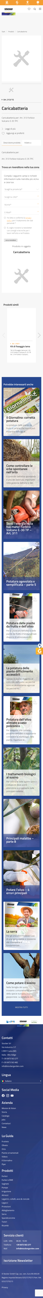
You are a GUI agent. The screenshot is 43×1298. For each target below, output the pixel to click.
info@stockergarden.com (13, 1066)
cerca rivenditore (11, 240)
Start (3, 31)
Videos (5, 1156)
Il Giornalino (7, 1160)
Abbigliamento (8, 1210)
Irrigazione (6, 1191)
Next (39, 335)
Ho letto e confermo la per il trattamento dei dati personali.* (20, 220)
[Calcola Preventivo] (7, 2)
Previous (3, 335)
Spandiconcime (8, 1218)
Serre (4, 1214)
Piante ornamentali (10, 1153)
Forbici (5, 1176)
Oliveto (5, 1145)
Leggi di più (10, 128)
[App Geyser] (17, 2)
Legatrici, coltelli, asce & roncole (15, 1199)
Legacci (5, 1203)
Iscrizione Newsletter (18, 1260)
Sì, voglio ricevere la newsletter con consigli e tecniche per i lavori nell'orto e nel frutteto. (19, 230)
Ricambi (5, 1225)
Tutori (4, 1222)
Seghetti (5, 1184)
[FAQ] (38, 2)
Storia (4, 1112)
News (4, 1127)
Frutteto (5, 1141)
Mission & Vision (9, 1108)
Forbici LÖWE (7, 1180)
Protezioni (6, 1206)
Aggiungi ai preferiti (15, 133)
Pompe (5, 1187)
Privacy (5, 1287)
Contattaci (6, 1123)
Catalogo (5, 1116)
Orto (4, 1149)
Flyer (4, 1164)
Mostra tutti (21, 1007)
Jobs (3, 1119)
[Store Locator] (27, 2)
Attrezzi (5, 1195)
